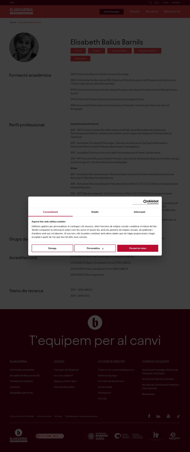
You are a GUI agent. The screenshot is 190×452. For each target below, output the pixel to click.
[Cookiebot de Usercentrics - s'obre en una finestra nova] (146, 202)
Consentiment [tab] (50, 211)
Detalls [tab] (95, 211)
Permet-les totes (137, 248)
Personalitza (93, 248)
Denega (52, 248)
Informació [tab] (139, 211)
